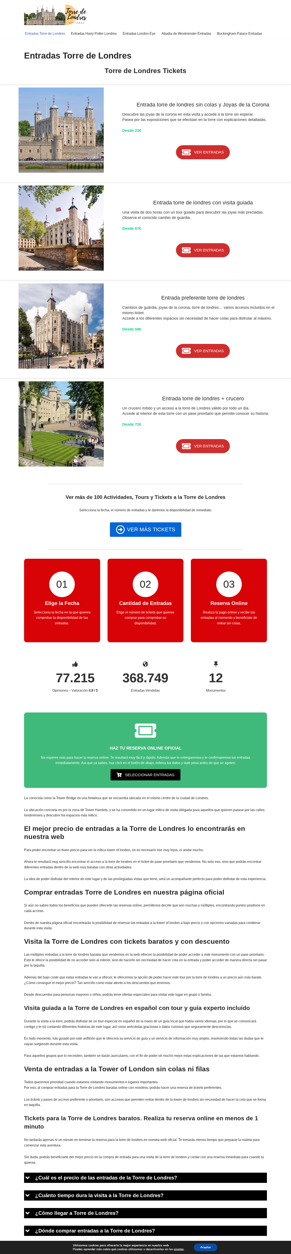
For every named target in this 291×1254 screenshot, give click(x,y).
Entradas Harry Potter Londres (94, 33)
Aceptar (205, 1247)
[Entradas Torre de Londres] (56, 14)
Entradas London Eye (139, 33)
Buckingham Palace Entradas (239, 33)
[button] (145, 1178)
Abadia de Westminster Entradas (186, 33)
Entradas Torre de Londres (45, 33)
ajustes (179, 1249)
